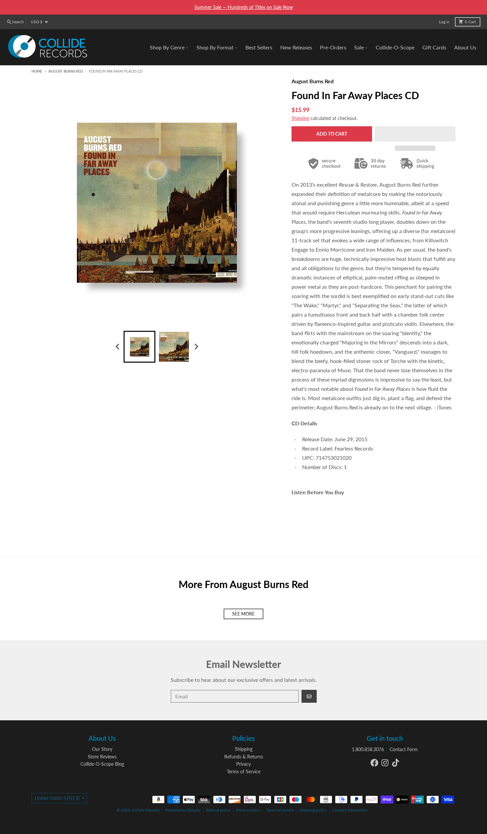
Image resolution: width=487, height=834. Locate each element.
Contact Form (404, 749)
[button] (415, 134)
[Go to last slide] (117, 346)
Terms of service (280, 809)
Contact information (350, 809)
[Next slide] (195, 346)
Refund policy (218, 809)
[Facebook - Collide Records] (374, 763)
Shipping (300, 118)
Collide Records (146, 809)
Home (36, 71)
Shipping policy (313, 809)
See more (243, 614)
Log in (444, 21)
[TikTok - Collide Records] (396, 763)
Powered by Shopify (182, 809)
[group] (139, 347)
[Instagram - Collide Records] (385, 763)
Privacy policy (248, 809)
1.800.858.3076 (368, 749)
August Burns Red (65, 71)
